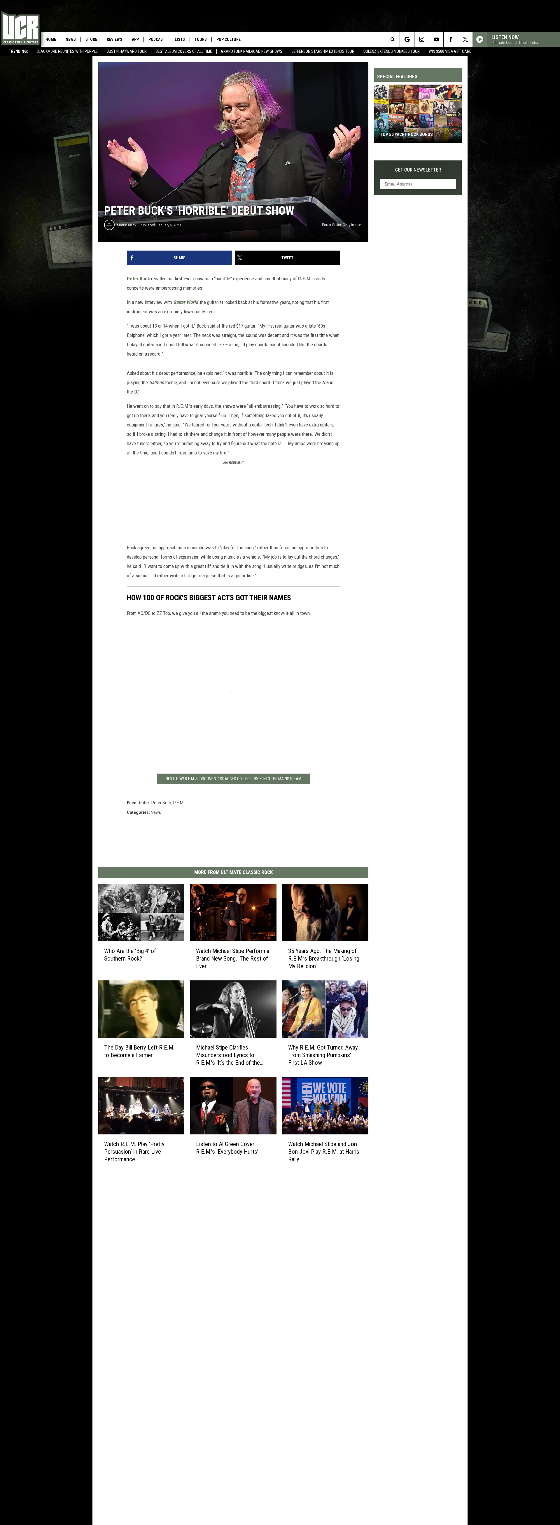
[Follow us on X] (465, 39)
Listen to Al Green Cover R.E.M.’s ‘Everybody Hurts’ (227, 1147)
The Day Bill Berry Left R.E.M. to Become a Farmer (139, 1051)
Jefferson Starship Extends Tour (322, 51)
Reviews (114, 39)
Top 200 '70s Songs (400, 134)
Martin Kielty (126, 225)
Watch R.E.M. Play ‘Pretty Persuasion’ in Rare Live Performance (134, 1151)
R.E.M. (305, 278)
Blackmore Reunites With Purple (67, 51)
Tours (201, 39)
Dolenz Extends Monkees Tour (391, 51)
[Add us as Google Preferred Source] (407, 39)
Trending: (18, 51)
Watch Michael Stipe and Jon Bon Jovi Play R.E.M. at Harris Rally (323, 1151)
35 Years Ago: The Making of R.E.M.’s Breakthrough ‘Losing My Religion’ (323, 958)
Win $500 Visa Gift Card (450, 51)
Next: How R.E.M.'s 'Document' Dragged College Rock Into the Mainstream (233, 779)
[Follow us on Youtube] (436, 39)
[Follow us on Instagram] (421, 39)
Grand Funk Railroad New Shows (251, 51)
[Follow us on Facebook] (451, 39)
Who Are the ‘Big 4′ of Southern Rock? (130, 954)
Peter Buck (138, 278)
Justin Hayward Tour (127, 51)
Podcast (156, 39)
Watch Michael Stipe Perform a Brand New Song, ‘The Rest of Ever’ (232, 958)
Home (51, 39)
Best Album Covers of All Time (184, 51)
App (135, 39)
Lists (180, 39)
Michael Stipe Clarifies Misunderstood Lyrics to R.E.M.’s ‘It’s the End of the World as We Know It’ (228, 1055)
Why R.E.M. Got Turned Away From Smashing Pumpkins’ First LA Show (323, 1055)
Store (91, 39)
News (71, 39)
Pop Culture (228, 39)
